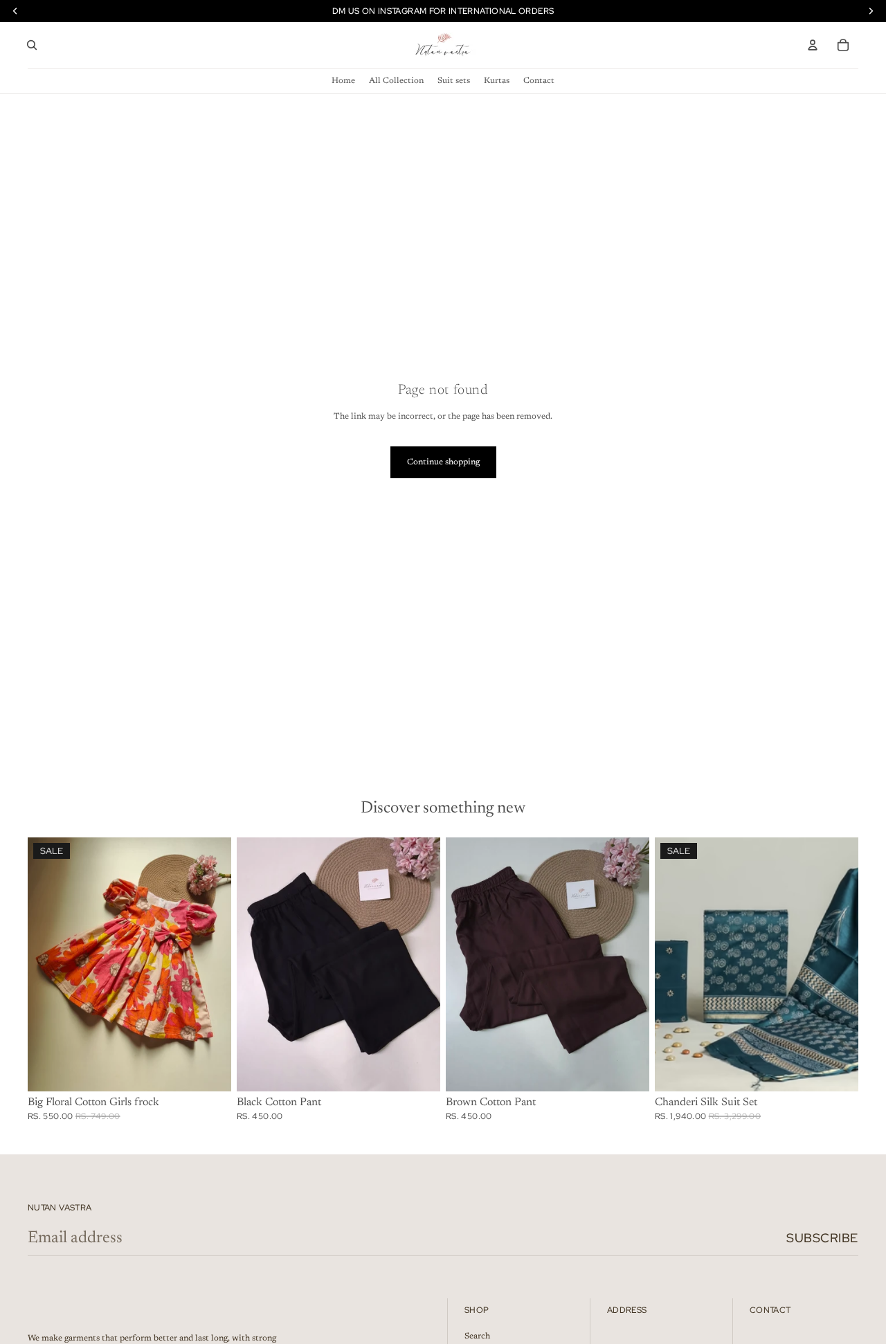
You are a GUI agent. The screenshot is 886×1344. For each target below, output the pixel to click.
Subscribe (822, 1238)
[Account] (812, 45)
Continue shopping (443, 462)
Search (477, 1336)
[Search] (32, 45)
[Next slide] (210, 965)
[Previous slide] (48, 965)
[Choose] (209, 1070)
